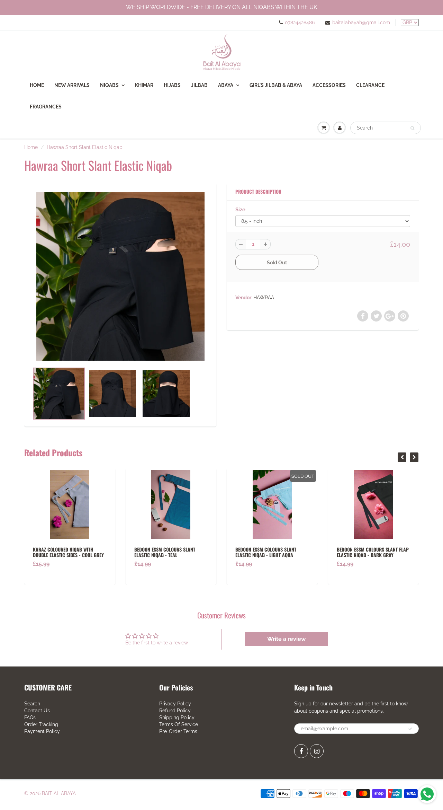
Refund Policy (175, 710)
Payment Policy (42, 731)
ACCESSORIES (329, 85)
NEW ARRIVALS (72, 85)
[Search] (412, 128)
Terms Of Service (178, 724)
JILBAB (199, 85)
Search (32, 703)
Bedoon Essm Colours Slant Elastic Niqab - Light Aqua (174, 552)
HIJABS (172, 85)
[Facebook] (301, 751)
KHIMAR (144, 85)
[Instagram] (317, 751)
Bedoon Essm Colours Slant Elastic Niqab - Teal (73, 552)
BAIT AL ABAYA (59, 793)
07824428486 (300, 22)
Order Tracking (41, 724)
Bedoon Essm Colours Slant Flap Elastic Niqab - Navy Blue (382, 552)
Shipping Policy (177, 717)
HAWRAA (263, 297)
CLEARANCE (370, 85)
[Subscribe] (410, 728)
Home (37, 85)
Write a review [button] (286, 639)
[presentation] (402, 457)
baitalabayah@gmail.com (361, 22)
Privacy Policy (175, 703)
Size (240, 209)
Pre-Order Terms (178, 731)
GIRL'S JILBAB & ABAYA (276, 85)
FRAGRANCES (46, 106)
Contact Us (37, 710)
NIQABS (109, 85)
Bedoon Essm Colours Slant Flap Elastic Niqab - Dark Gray (281, 552)
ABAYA (225, 85)
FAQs (30, 717)
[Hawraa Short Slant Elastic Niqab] (120, 276)
